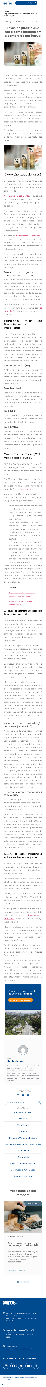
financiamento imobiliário (29, 236)
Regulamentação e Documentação (23, 1144)
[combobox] (21, 1102)
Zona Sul (23, 1131)
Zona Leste (23, 1119)
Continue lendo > (16, 1271)
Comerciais (23, 1157)
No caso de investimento (16, 196)
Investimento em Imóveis (23, 1163)
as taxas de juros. (26, 489)
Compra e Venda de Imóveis (23, 1138)
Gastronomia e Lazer (23, 1176)
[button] (18, 1282)
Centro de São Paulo (23, 1112)
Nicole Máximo (15, 1061)
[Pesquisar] (40, 1102)
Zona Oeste (23, 1125)
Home (6, 12)
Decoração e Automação (23, 1170)
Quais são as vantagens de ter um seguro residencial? (23, 1244)
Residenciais (23, 1151)
